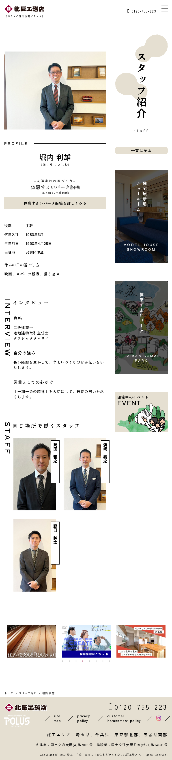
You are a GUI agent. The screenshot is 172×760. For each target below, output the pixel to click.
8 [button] (109, 661)
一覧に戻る (141, 150)
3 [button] (76, 661)
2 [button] (69, 661)
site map (57, 718)
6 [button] (96, 661)
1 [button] (62, 661)
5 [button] (89, 661)
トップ (8, 693)
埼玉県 (83, 734)
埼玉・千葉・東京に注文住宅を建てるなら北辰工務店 (102, 754)
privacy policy (83, 718)
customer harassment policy (124, 718)
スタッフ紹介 (28, 693)
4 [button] (82, 661)
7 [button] (103, 661)
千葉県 (102, 734)
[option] (33, 641)
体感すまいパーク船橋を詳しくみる (55, 203)
